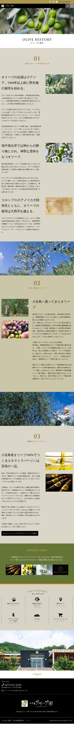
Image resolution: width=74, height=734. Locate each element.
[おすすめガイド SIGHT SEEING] (60, 602)
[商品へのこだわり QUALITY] (13, 602)
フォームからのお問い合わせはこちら (16, 690)
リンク (28, 720)
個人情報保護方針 (18, 720)
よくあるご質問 (6, 720)
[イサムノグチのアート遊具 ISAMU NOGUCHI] (13, 618)
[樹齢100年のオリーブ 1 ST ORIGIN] (37, 603)
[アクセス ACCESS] (37, 618)
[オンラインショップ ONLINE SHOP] (60, 617)
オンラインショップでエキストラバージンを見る (20, 533)
